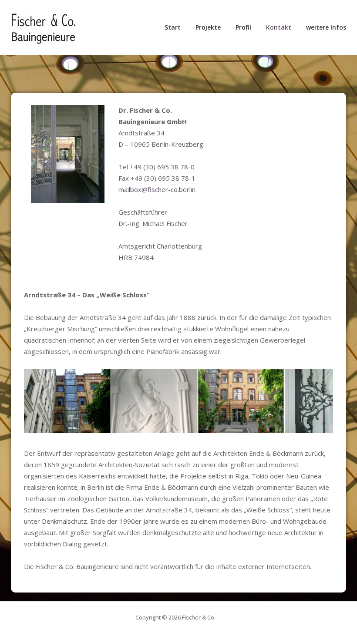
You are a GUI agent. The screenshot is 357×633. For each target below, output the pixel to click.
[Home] (43, 26)
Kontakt (278, 27)
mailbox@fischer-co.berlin (156, 189)
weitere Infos (326, 27)
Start (173, 27)
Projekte (208, 27)
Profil (243, 27)
